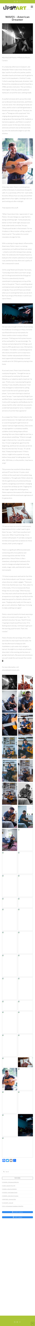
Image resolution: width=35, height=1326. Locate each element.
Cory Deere (21, 1319)
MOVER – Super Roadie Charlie (10, 1192)
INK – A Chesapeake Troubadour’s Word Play (13, 1206)
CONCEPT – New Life (8, 1202)
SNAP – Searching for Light (9, 1185)
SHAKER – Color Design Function (10, 1195)
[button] (32, 7)
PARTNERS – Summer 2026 (9, 1199)
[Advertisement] (13, 1232)
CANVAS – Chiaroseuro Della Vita (11, 1182)
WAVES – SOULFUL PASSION (10, 1189)
